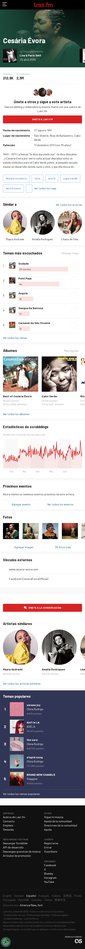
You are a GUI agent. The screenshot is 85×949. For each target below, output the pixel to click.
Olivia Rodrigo (35, 709)
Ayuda (48, 829)
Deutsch (19, 895)
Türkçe (48, 899)
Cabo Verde (49, 396)
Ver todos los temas (15, 337)
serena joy (33, 705)
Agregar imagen (23, 547)
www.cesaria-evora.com (23, 569)
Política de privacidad (38, 915)
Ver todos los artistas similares (22, 683)
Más (80, 265)
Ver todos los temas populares (21, 794)
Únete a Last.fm (42, 119)
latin (37, 178)
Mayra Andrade (15, 239)
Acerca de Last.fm (14, 817)
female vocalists (16, 178)
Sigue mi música (53, 817)
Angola (23, 293)
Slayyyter (32, 778)
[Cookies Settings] (6, 942)
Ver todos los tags (45, 188)
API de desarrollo (13, 847)
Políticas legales (60, 915)
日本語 (67, 895)
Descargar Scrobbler (15, 843)
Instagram (50, 877)
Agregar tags (29, 188)
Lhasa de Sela (69, 239)
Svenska (36, 899)
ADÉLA (31, 726)
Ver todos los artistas (69, 204)
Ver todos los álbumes (16, 414)
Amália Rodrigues (42, 239)
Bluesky (48, 873)
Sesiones (8, 829)
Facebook (50, 865)
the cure (32, 739)
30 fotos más (63, 547)
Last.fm (43, 5)
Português (9, 899)
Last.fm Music (31, 918)
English (7, 895)
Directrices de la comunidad (60, 825)
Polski (77, 895)
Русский (23, 899)
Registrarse (51, 843)
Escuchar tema (74, 265)
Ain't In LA (33, 722)
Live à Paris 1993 (30, 55)
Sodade (23, 263)
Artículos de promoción (17, 855)
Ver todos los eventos (60, 504)
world (51, 178)
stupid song (35, 757)
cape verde (70, 178)
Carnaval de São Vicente (34, 323)
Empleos (8, 825)
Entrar (48, 847)
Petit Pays (25, 278)
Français (44, 895)
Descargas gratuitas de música (22, 851)
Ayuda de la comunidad (58, 821)
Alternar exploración (4, 5)
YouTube (49, 881)
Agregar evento (21, 504)
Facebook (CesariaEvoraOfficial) (28, 578)
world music (13, 188)
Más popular (71, 351)
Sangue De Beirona (30, 308)
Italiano (56, 895)
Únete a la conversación (44, 607)
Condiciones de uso (15, 915)
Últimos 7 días (70, 253)
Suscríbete (50, 851)
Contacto (9, 821)
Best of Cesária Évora (17, 396)
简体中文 (60, 899)
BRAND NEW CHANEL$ (41, 774)
